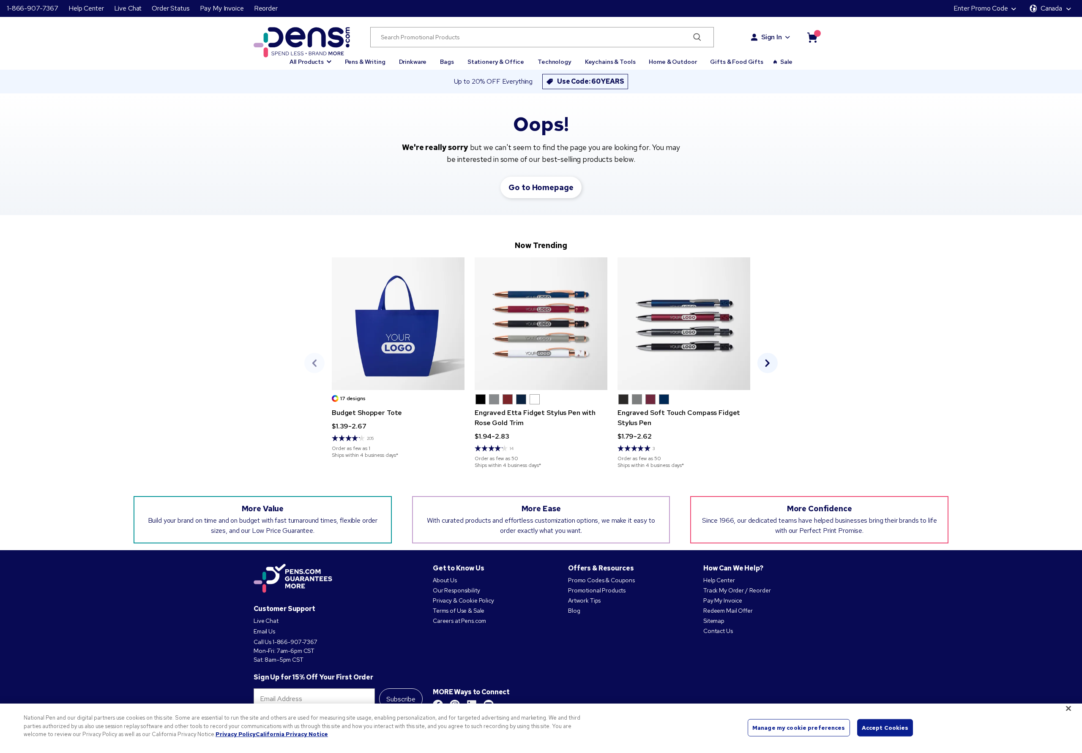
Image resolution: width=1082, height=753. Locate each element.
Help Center (86, 8)
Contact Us (718, 631)
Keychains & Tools (610, 61)
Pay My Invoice (222, 8)
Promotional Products (597, 590)
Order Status (170, 8)
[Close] (1068, 708)
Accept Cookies (885, 727)
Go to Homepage (540, 187)
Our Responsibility (456, 590)
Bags (447, 61)
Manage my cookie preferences (798, 727)
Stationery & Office (495, 61)
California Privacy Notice (292, 734)
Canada (1051, 8)
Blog (574, 610)
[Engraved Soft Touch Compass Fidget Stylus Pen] (684, 323)
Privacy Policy (236, 734)
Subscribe (400, 699)
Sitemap (713, 621)
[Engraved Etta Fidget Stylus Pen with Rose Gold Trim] (541, 323)
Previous (314, 363)
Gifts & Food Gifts (736, 61)
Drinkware (413, 61)
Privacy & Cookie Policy (463, 600)
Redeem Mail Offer (728, 610)
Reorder (266, 8)
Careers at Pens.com (459, 621)
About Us (445, 580)
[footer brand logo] (293, 579)
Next (767, 363)
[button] (310, 57)
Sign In (771, 37)
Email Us (264, 631)
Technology (554, 61)
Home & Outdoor (673, 61)
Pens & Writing (365, 61)
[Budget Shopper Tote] (398, 323)
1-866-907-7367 (32, 8)
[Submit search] (697, 37)
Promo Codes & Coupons (601, 580)
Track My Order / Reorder (737, 590)
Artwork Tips (584, 600)
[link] (398, 357)
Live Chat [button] (128, 8)
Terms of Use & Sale (458, 610)
